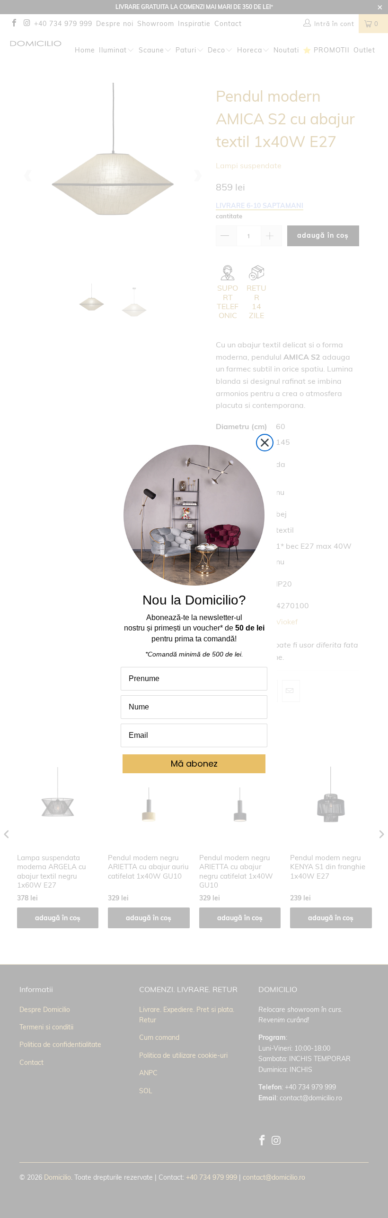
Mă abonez (194, 763)
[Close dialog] (264, 442)
